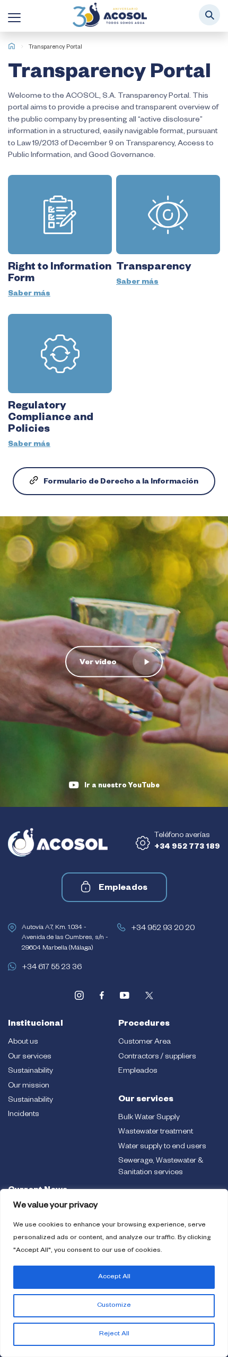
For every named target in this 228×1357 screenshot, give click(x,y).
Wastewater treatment (155, 1132)
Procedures (144, 1024)
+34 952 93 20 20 (163, 929)
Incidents (23, 1115)
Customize (114, 1305)
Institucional (35, 1024)
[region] (114, 1273)
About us (23, 1042)
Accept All (114, 1277)
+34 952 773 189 (187, 847)
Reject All (114, 1334)
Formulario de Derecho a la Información (120, 482)
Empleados (123, 889)
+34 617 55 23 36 (52, 968)
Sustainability (30, 1071)
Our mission (28, 1086)
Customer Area (144, 1042)
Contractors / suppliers (157, 1057)
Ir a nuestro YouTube (122, 786)
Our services (29, 1057)
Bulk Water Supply (149, 1118)
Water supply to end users (162, 1147)
